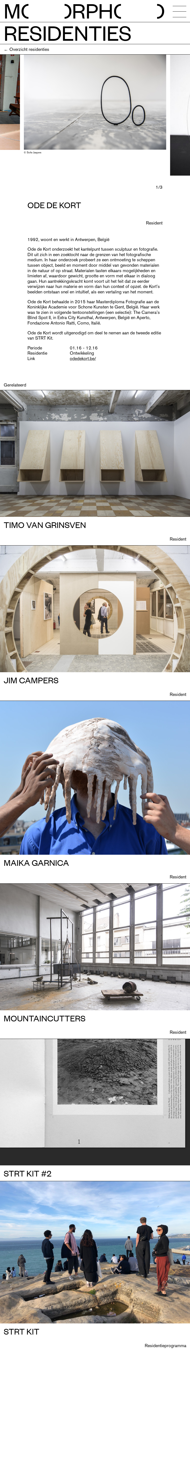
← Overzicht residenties (26, 49)
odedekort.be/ (83, 358)
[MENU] (179, 11)
